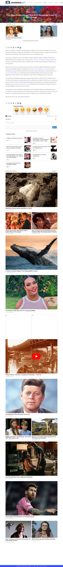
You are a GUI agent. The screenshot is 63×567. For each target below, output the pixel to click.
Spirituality (34, 11)
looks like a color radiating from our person (39, 69)
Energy (28, 11)
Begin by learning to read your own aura (19, 84)
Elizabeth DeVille (26, 20)
